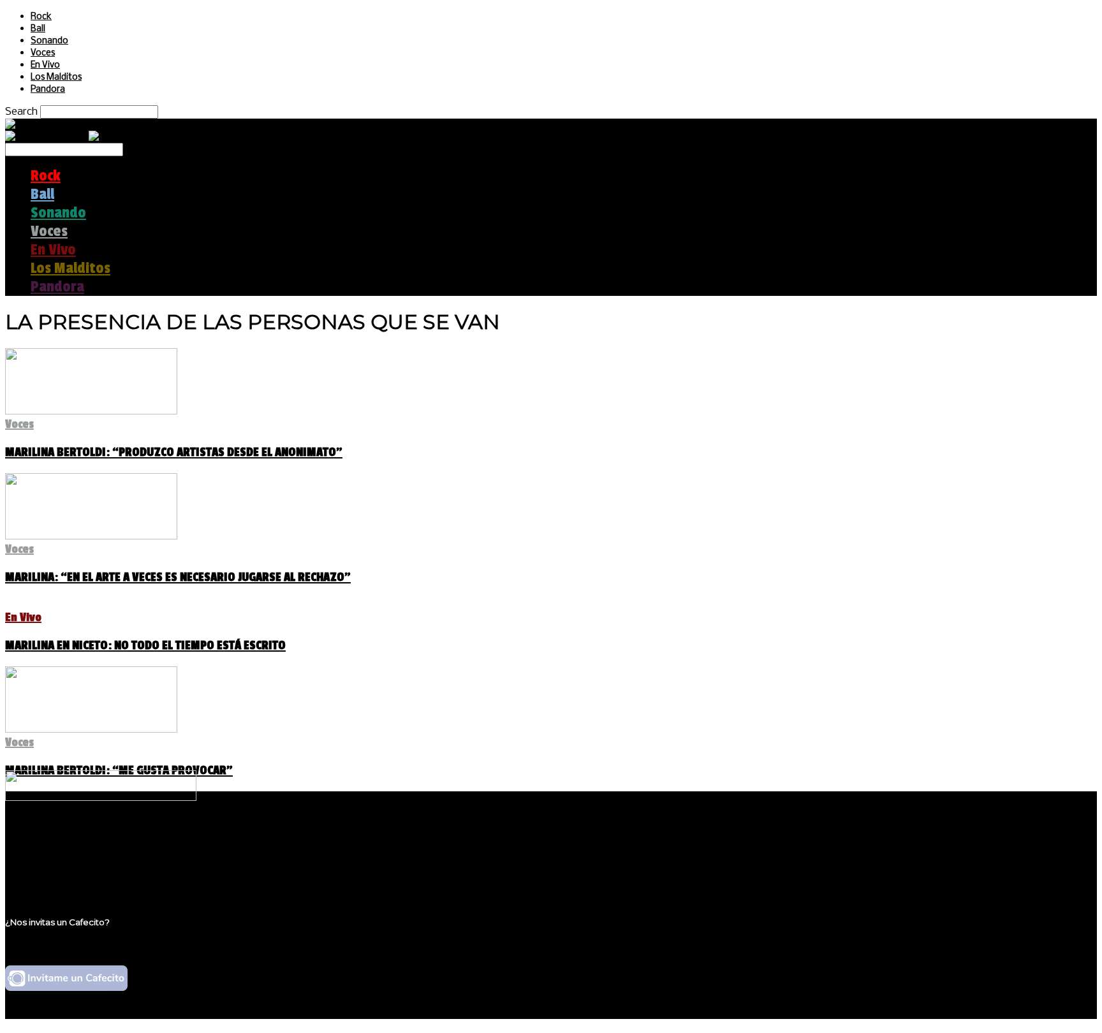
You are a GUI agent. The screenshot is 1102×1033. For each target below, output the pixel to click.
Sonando (49, 41)
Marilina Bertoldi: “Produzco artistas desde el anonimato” (173, 452)
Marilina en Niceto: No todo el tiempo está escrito (145, 645)
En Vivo (45, 65)
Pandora (48, 89)
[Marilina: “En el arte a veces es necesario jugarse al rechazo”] (91, 536)
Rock (41, 17)
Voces (43, 53)
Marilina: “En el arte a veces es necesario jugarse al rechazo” (178, 577)
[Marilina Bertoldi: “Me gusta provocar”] (91, 729)
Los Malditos (56, 77)
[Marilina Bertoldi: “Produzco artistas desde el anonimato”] (91, 411)
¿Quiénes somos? (75, 838)
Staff (43, 862)
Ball (38, 29)
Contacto (54, 874)
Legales (50, 850)
